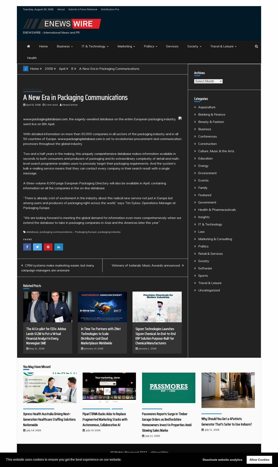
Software (205, 268)
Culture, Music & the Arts (216, 151)
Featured (204, 195)
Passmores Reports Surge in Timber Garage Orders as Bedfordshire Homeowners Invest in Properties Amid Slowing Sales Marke (167, 422)
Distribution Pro (110, 9)
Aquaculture (207, 107)
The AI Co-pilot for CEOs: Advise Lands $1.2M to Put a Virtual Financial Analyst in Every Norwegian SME (46, 336)
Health (32, 58)
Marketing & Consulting (215, 239)
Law (201, 232)
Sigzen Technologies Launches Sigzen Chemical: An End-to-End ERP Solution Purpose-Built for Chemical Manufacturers (156, 336)
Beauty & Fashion (211, 122)
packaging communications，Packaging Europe (68, 231)
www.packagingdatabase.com (45, 119)
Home (43, 46)
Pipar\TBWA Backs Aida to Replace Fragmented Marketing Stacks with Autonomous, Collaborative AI (105, 419)
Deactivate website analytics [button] (222, 459)
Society (192, 46)
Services (172, 46)
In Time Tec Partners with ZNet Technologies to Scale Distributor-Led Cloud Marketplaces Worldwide (101, 336)
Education (205, 158)
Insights (204, 217)
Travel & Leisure (222, 46)
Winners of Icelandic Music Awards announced (146, 265)
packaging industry (109, 231)
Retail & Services (210, 254)
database (32, 231)
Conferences (207, 136)
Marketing (124, 46)
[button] (123, 460)
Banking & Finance (211, 114)
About (61, 9)
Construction (207, 144)
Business (63, 46)
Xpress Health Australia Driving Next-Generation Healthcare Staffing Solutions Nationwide (49, 419)
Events (203, 180)
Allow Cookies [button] (259, 459)
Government (207, 202)
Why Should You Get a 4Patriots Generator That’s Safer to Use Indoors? (226, 421)
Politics (149, 46)
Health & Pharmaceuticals (217, 210)
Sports (203, 275)
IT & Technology (94, 46)
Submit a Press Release (82, 9)
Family (203, 188)
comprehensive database (112, 154)
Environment (207, 173)
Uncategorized (209, 290)
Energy (203, 166)
